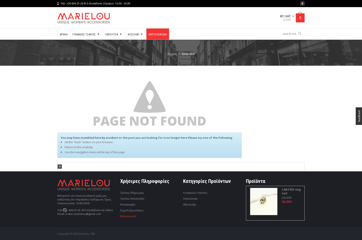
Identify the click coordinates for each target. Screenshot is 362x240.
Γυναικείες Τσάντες (195, 193)
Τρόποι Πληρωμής (132, 193)
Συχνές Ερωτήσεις (131, 210)
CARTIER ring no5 (291, 191)
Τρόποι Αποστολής (132, 198)
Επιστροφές (127, 204)
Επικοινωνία (128, 216)
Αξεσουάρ (189, 204)
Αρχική (172, 54)
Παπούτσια (190, 198)
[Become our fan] (302, 3)
